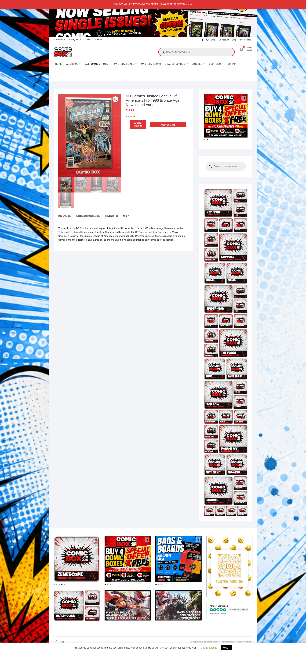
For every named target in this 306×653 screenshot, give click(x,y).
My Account (224, 40)
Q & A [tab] (126, 215)
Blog (234, 40)
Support (233, 64)
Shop (213, 40)
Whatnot (98, 39)
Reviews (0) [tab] (111, 215)
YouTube (87, 39)
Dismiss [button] (187, 4)
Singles (197, 64)
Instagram (73, 39)
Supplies (215, 64)
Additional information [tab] (88, 215)
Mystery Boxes (124, 64)
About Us (72, 64)
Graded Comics (175, 64)
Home (58, 64)
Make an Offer (168, 124)
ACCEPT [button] (226, 648)
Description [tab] (64, 215)
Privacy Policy (245, 40)
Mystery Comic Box (198, 642)
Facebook (60, 39)
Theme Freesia (227, 642)
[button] (115, 99)
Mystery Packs (151, 64)
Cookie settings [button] (209, 647)
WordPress (247, 642)
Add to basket (138, 124)
